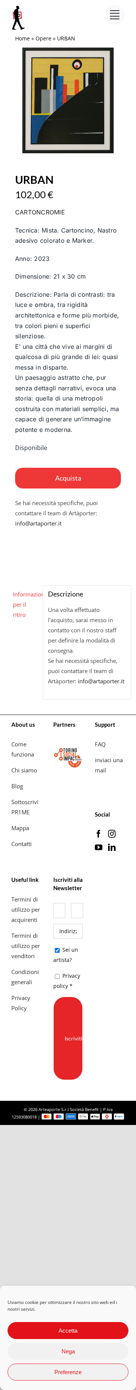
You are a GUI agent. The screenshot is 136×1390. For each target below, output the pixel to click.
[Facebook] (98, 834)
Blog (17, 786)
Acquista (68, 478)
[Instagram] (112, 834)
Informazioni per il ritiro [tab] (25, 604)
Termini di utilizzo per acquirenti (25, 909)
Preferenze (68, 1372)
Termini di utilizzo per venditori (25, 946)
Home (22, 38)
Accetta (68, 1330)
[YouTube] (98, 847)
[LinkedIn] (112, 847)
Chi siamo (25, 770)
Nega (68, 1351)
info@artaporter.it (38, 523)
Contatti (21, 844)
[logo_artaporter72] (18, 6)
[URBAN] (68, 100)
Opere (43, 38)
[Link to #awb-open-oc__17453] (115, 15)
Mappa (20, 828)
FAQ (100, 744)
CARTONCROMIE (40, 212)
